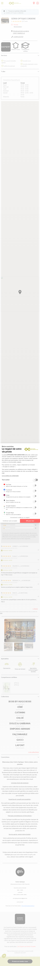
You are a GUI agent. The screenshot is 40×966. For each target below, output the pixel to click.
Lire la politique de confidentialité (10, 475)
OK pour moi (30, 521)
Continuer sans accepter (10, 521)
